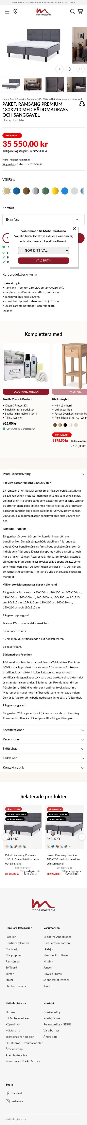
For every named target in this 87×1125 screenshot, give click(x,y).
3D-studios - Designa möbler (24, 1043)
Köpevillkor (13, 1024)
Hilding (48, 961)
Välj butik (43, 260)
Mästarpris (13, 1030)
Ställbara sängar (16, 986)
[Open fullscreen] (80, 69)
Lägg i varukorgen (26, 391)
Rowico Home (53, 973)
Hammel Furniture (56, 955)
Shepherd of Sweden (57, 979)
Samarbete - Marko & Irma (23, 1061)
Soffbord (11, 967)
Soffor (10, 973)
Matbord (11, 949)
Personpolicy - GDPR (57, 1024)
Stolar (9, 979)
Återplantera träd (17, 1055)
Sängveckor (8, 164)
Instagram (17, 1100)
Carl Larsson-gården (57, 943)
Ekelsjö (48, 949)
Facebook (17, 1092)
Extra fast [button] (12, 219)
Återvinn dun (14, 1049)
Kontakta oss (52, 1018)
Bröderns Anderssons (57, 936)
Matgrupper (13, 955)
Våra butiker (51, 1030)
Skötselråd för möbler (20, 1036)
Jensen (48, 967)
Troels (47, 986)
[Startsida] (43, 11)
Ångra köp (50, 1036)
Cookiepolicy (52, 1012)
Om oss (10, 1012)
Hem (4, 99)
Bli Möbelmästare (17, 1018)
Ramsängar (13, 961)
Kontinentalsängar (18, 943)
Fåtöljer (11, 936)
